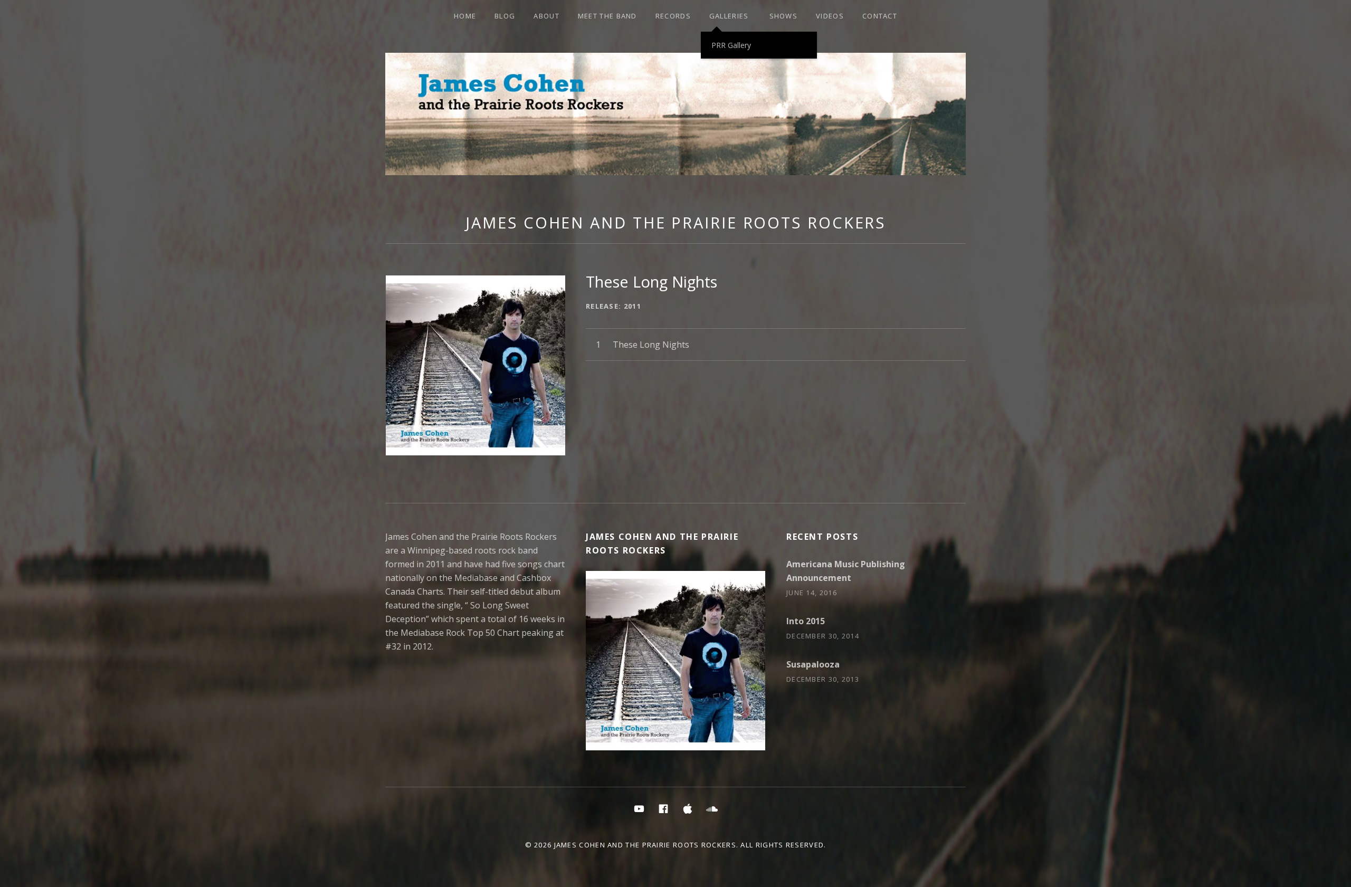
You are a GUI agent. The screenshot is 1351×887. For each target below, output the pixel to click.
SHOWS (783, 16)
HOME (465, 16)
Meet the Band (607, 16)
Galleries (729, 16)
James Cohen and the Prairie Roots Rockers (675, 222)
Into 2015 (805, 621)
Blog (504, 16)
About (546, 16)
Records (673, 16)
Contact (879, 16)
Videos (830, 16)
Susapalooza (813, 664)
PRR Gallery (731, 45)
